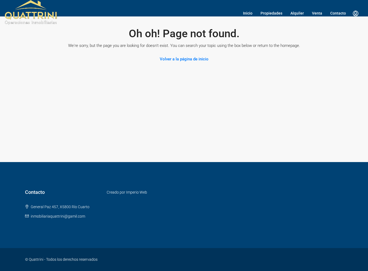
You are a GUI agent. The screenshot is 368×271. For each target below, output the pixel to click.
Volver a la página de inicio (184, 59)
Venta (317, 13)
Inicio (247, 13)
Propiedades (271, 13)
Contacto (338, 13)
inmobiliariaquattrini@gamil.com (58, 216)
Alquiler (297, 13)
